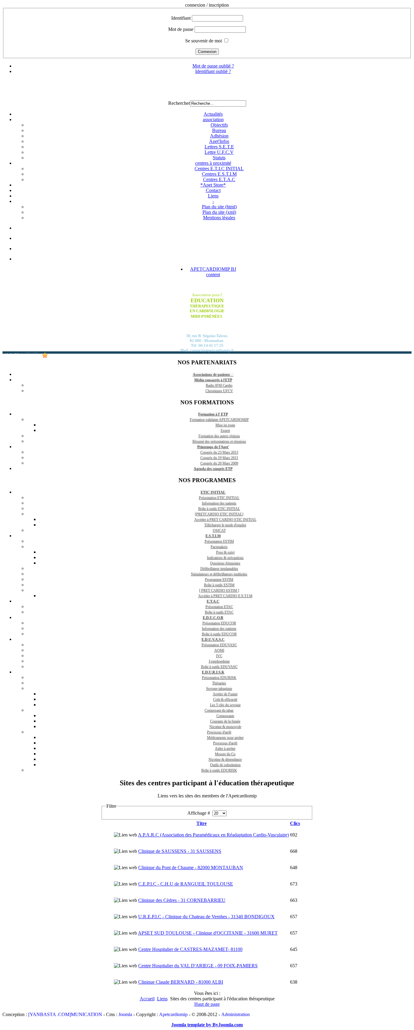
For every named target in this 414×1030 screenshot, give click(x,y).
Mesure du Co (225, 754)
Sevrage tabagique (219, 689)
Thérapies (219, 683)
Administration (235, 1014)
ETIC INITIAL (213, 492)
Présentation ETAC (219, 607)
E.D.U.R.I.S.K (213, 672)
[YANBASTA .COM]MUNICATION (65, 1014)
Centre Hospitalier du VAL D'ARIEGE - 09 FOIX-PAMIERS (198, 965)
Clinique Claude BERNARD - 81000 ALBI (180, 982)
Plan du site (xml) (219, 212)
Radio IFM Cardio (219, 385)
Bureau (219, 130)
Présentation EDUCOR (219, 623)
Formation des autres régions (219, 436)
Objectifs (219, 125)
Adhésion (219, 135)
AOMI (219, 650)
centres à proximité (213, 163)
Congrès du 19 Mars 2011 (219, 458)
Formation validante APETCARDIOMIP (219, 420)
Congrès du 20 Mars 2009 (219, 463)
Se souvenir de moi (203, 40)
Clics (295, 823)
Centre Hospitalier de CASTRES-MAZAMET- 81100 (190, 949)
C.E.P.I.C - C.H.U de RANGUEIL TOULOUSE (185, 883)
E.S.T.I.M (213, 536)
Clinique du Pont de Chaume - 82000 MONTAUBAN (190, 867)
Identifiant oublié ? (213, 71)
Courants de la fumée (225, 721)
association (213, 119)
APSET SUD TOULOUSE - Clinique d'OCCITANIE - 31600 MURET (208, 933)
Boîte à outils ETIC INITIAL (219, 509)
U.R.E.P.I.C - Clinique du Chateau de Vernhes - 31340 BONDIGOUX (206, 916)
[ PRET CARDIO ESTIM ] (219, 590)
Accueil (147, 998)
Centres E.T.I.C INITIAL (219, 168)
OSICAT (219, 530)
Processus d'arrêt (219, 732)
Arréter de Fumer (225, 694)
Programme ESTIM (219, 580)
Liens (213, 195)
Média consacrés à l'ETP (213, 380)
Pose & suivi (225, 552)
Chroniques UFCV (219, 391)
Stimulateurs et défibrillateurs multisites (219, 574)
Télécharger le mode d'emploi (225, 525)
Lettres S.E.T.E (219, 146)
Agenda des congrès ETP (213, 469)
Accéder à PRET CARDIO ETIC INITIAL (225, 520)
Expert (225, 431)
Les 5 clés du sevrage (225, 705)
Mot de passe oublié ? (213, 65)
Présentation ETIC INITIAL (219, 498)
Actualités (213, 114)
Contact (213, 190)
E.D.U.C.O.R (213, 618)
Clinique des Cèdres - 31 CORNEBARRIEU (181, 900)
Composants (225, 716)
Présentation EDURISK (219, 678)
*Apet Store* (213, 184)
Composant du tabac (219, 710)
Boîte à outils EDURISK (219, 770)
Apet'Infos (219, 141)
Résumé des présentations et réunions (219, 441)
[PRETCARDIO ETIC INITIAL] (219, 514)
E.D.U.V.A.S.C (213, 640)
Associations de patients (213, 375)
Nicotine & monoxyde (225, 727)
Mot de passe (180, 29)
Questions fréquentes (225, 563)
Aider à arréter (225, 749)
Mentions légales (219, 217)
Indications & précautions (225, 558)
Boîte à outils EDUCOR (219, 634)
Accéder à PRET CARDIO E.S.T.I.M (225, 596)
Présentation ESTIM (219, 541)
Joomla (125, 1014)
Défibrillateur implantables (219, 569)
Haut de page (207, 1004)
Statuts (219, 157)
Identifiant (181, 18)
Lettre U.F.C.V (219, 152)
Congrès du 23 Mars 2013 (219, 452)
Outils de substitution (225, 765)
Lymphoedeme (219, 661)
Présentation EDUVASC (219, 645)
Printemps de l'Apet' (213, 447)
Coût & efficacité (225, 699)
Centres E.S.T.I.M (219, 174)
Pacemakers (219, 547)
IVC (219, 656)
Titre (201, 823)
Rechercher (179, 103)
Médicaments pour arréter (225, 738)
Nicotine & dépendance (225, 759)
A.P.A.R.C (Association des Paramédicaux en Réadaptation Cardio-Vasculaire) (213, 834)
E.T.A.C (213, 601)
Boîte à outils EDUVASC (219, 667)
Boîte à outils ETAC (219, 612)
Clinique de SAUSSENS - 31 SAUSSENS (179, 851)
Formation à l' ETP (213, 414)
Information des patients (219, 503)
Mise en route (225, 425)
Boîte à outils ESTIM (219, 585)
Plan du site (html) (219, 206)
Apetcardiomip (173, 1014)
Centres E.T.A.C (219, 179)
